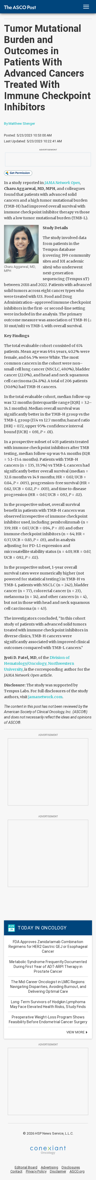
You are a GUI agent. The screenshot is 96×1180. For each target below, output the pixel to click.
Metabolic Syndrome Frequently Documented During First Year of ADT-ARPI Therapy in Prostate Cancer (48, 967)
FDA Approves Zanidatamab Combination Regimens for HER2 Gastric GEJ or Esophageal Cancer (48, 947)
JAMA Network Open (62, 182)
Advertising (49, 1167)
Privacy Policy (36, 1171)
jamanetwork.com (45, 696)
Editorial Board (26, 1167)
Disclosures (71, 1167)
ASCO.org (77, 1171)
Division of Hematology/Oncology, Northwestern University (39, 663)
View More (75, 1032)
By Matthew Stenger (19, 124)
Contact (16, 1171)
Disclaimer (58, 1171)
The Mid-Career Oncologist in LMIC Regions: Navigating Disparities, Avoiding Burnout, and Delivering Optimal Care (48, 987)
